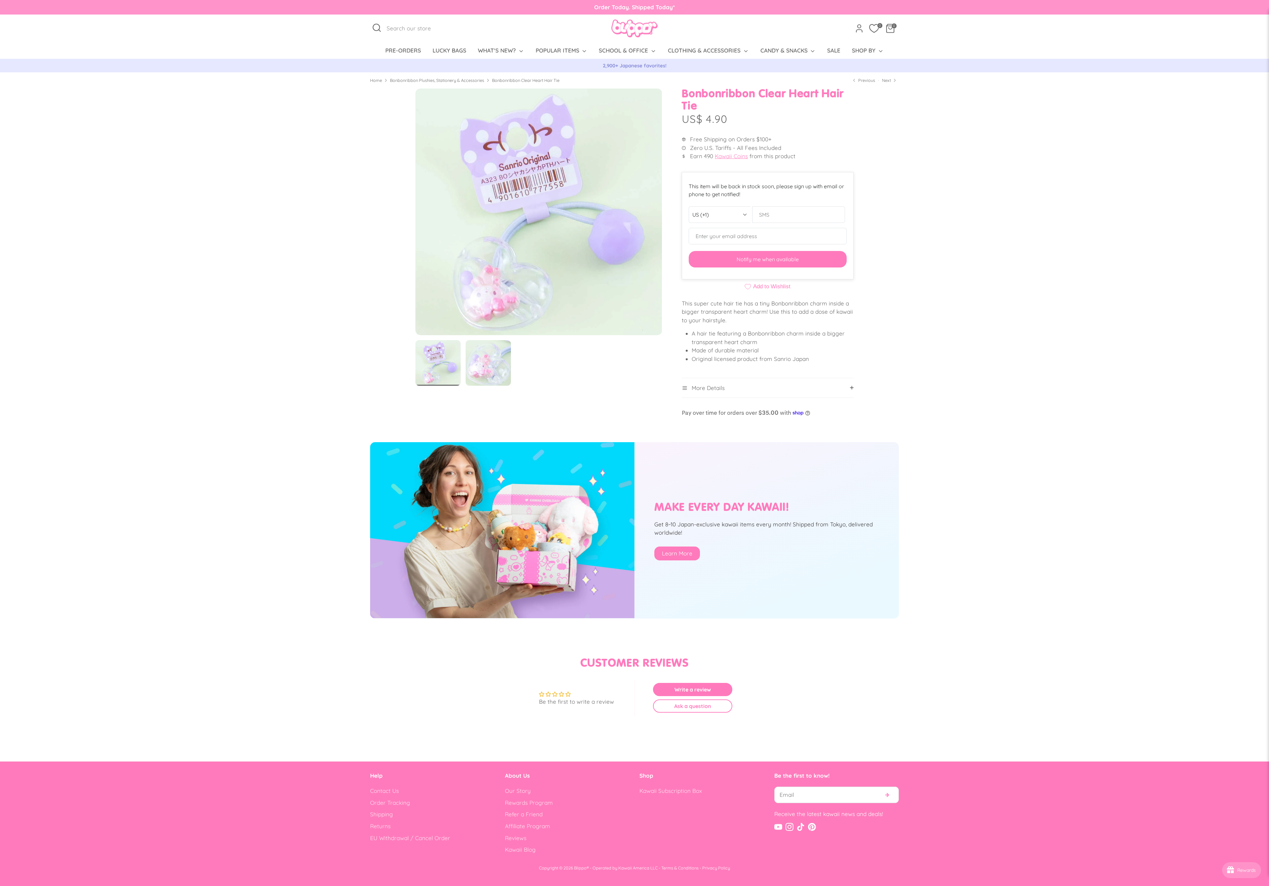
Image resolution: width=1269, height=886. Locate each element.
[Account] (859, 28)
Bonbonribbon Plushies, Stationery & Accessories (437, 80)
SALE (833, 50)
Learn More (677, 553)
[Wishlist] (874, 28)
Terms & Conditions (680, 867)
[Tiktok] (801, 827)
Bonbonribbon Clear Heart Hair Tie (525, 80)
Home (376, 80)
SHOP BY (864, 50)
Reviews (515, 837)
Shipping (381, 814)
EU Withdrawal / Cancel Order (410, 837)
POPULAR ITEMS (558, 50)
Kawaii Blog (520, 849)
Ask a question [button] (692, 706)
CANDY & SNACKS (784, 50)
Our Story (518, 790)
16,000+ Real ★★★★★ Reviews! (634, 65)
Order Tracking (390, 802)
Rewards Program (529, 802)
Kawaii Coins (731, 156)
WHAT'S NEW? (498, 50)
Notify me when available (768, 259)
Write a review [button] (692, 689)
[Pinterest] (812, 827)
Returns (380, 826)
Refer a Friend (524, 814)
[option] (634, 66)
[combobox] (412, 28)
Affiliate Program (527, 826)
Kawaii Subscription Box (670, 790)
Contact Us (384, 790)
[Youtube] (778, 827)
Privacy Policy (716, 867)
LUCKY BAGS (449, 50)
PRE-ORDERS (403, 50)
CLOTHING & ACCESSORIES (705, 50)
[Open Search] (376, 27)
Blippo (580, 867)
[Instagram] (789, 827)
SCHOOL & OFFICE (624, 50)
